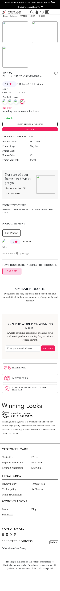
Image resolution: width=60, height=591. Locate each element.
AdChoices (37, 489)
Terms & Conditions (12, 494)
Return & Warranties (12, 467)
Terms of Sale (38, 483)
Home (5, 16)
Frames (5, 509)
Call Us (12, 271)
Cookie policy (9, 489)
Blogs (34, 509)
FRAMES (23, 16)
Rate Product (11, 233)
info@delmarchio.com (21, 413)
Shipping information (12, 462)
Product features (14, 205)
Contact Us (7, 457)
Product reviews (13, 223)
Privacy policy (9, 483)
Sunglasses (7, 514)
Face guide (36, 462)
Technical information (17, 136)
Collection (13, 16)
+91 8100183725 (22, 416)
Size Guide (37, 467)
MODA (32, 16)
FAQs (34, 457)
